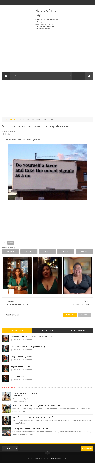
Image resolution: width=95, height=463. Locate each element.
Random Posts (17, 330)
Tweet (11, 251)
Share (30, 251)
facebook (70, 315)
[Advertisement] (47, 51)
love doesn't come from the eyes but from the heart (31, 337)
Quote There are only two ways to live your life (33, 417)
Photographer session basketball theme (30, 429)
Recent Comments (78, 330)
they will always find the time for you (25, 367)
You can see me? (17, 377)
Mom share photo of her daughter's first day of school (36, 406)
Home (5, 119)
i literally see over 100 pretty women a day (28, 347)
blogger (84, 315)
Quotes (12, 119)
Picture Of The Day (50, 458)
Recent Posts (47, 330)
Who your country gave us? (21, 357)
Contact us (88, 448)
